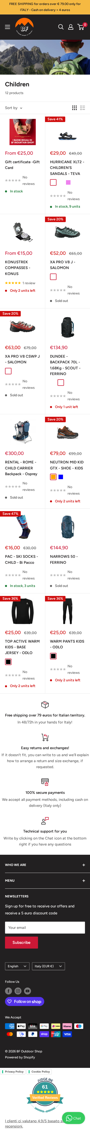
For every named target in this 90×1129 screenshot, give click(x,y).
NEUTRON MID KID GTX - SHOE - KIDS (67, 465)
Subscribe (21, 942)
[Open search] (61, 27)
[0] (81, 27)
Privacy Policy (14, 1071)
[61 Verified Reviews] (45, 1115)
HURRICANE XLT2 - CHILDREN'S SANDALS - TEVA (67, 168)
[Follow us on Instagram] (18, 991)
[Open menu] (7, 27)
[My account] (70, 27)
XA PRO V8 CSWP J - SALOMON (22, 359)
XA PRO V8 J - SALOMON (62, 265)
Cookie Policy (41, 1071)
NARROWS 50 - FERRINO (64, 559)
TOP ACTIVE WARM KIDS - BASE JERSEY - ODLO (22, 647)
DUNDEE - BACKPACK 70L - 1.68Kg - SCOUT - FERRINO (65, 365)
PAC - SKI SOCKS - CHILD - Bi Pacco (21, 559)
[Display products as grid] (74, 108)
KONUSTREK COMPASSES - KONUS (17, 268)
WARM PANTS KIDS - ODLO (67, 644)
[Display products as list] (82, 108)
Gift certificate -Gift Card (22, 165)
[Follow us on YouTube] (27, 991)
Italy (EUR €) (44, 966)
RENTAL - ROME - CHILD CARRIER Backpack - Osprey (21, 468)
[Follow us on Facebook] (8, 991)
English (13, 966)
